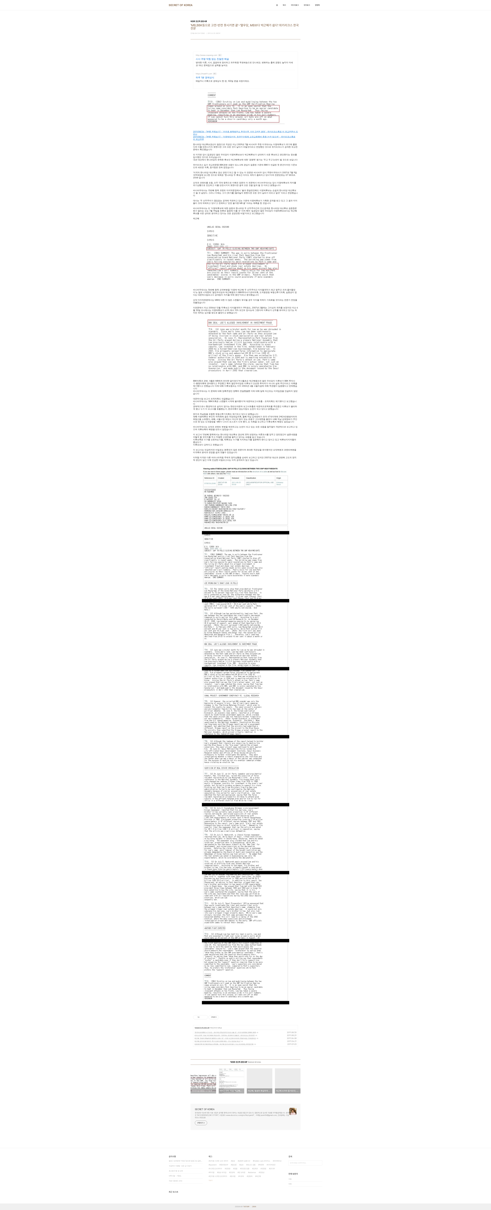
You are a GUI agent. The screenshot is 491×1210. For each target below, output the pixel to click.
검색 (319, 1162)
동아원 (233, 1176)
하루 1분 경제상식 (205, 77)
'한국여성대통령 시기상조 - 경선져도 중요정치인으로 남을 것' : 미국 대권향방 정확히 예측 (225, 1032)
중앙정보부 (224, 1165)
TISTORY (246, 1207)
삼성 (241, 1165)
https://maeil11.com (204, 74)
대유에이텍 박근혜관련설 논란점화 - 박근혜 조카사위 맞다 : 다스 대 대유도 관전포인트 (224, 1044)
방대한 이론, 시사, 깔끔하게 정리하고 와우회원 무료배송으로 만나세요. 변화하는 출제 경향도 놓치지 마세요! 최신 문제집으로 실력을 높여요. (244, 64)
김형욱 (250, 1176)
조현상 (262, 1172)
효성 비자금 (222, 1172)
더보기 (211, 1180)
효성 (233, 1161)
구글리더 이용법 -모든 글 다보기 (180, 1166)
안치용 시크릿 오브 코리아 (219, 1161)
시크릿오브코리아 (216, 1169)
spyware (213, 1165)
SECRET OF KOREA (181, 5)
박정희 (261, 1165)
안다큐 (272, 1169)
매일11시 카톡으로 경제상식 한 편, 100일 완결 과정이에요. (222, 81)
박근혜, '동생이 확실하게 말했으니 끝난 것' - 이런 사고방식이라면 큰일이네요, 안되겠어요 (225, 1038)
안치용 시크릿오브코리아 (218, 1176)
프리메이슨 (278, 1161)
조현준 (228, 1169)
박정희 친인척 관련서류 (202, 1028)
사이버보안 (271, 1165)
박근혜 (258, 1176)
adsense (252, 1172)
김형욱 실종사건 (244, 1161)
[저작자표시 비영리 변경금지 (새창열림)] (222, 1017)
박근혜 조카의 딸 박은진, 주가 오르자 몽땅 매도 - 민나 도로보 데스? (217, 1041)
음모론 (234, 1165)
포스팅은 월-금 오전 (176, 1171)
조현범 (264, 1169)
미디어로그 (295, 5)
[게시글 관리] (205, 1017)
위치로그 (307, 5)
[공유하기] (201, 1017)
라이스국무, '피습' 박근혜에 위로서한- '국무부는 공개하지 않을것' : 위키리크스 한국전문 (224, 1035)
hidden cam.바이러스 (262, 1161)
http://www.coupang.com (206, 55)
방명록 (317, 5)
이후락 (241, 1176)
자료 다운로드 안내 (175, 1181)
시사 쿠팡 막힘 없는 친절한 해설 (212, 59)
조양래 (232, 1172)
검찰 (235, 1169)
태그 (284, 5)
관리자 (254, 1207)
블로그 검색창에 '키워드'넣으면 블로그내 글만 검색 (186, 1161)
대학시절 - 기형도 (175, 1176)
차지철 (212, 1172)
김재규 (255, 1169)
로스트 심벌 (251, 1165)
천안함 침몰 (245, 1169)
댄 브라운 (242, 1172)
